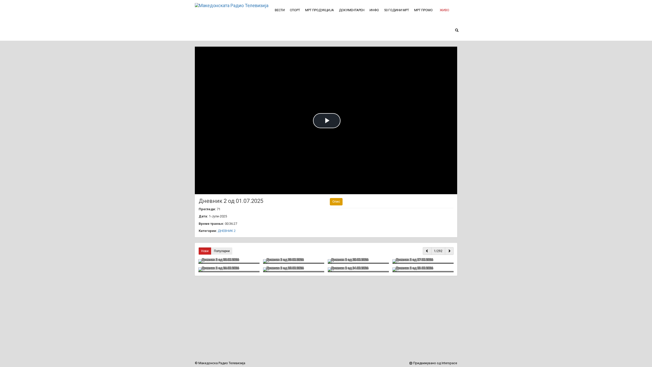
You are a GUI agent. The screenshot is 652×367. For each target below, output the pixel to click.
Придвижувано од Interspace (434, 363)
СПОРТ (295, 10)
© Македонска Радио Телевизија (220, 363)
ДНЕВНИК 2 (227, 231)
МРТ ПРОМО (423, 10)
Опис (336, 201)
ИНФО (374, 10)
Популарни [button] (222, 251)
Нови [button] (205, 251)
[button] (444, 10)
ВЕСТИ (280, 10)
